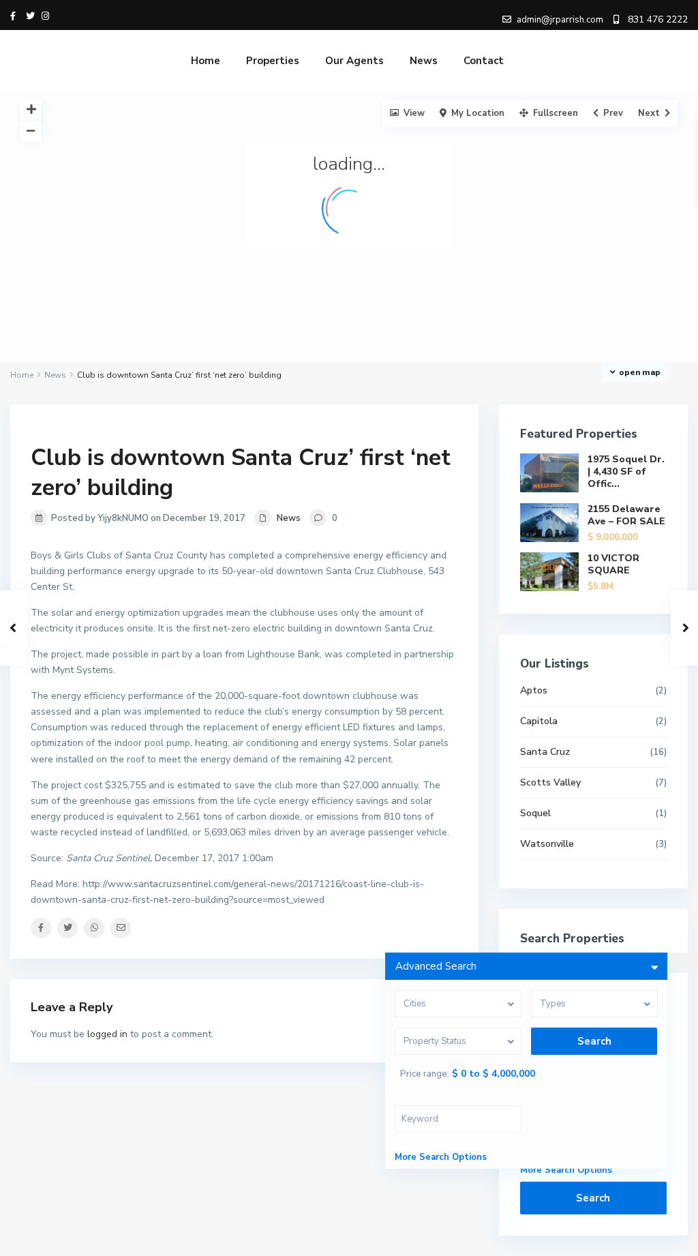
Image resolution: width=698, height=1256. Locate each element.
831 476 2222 (658, 19)
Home (205, 61)
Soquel (535, 813)
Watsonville (547, 843)
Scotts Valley (550, 782)
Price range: (424, 1074)
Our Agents (354, 61)
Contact (484, 61)
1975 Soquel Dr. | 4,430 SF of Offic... (626, 471)
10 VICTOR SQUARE (613, 564)
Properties (272, 61)
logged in (107, 1034)
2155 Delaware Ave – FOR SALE (626, 515)
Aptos (533, 690)
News (424, 61)
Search (593, 1198)
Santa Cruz (545, 751)
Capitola (539, 721)
